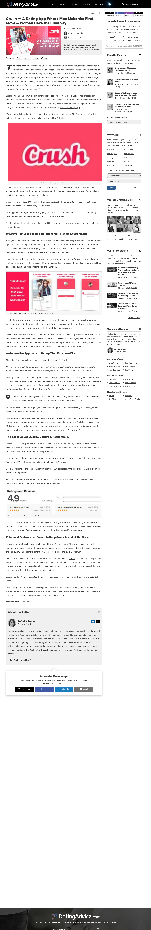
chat (17, 85)
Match (111, 395)
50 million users (128, 29)
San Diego (128, 157)
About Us (112, 36)
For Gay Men (114, 366)
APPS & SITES (27, 602)
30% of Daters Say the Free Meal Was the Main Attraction (128, 306)
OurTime (112, 399)
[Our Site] (117, 4)
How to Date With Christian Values (126, 80)
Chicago (110, 157)
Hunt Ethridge (120, 73)
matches (14, 562)
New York (111, 149)
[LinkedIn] (93, 621)
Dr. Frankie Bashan (122, 109)
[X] (98, 621)
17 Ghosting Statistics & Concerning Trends (128, 294)
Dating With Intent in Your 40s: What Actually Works (126, 94)
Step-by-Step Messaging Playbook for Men (125, 69)
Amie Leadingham (122, 84)
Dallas (126, 161)
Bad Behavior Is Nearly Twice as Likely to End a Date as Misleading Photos (128, 271)
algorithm (51, 385)
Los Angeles (112, 153)
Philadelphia (129, 149)
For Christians (115, 386)
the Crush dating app (67, 65)
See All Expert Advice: (117, 117)
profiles (72, 558)
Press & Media (114, 40)
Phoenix (110, 165)
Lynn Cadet (123, 277)
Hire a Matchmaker (117, 239)
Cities (62, 4)
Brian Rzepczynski (122, 98)
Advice (52, 4)
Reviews (99, 4)
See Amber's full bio (19, 659)
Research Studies (132, 40)
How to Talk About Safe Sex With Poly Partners (127, 105)
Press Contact (134, 239)
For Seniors (130, 369)
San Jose (128, 165)
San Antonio (129, 153)
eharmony (129, 395)
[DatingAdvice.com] (23, 4)
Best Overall (114, 362)
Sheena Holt (123, 287)
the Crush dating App (70, 107)
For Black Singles (132, 362)
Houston (110, 161)
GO (111, 187)
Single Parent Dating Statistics (127, 284)
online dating (63, 591)
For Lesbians (130, 366)
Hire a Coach (114, 235)
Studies (86, 4)
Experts (74, 4)
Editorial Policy (131, 36)
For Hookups (114, 369)
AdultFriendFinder (132, 399)
